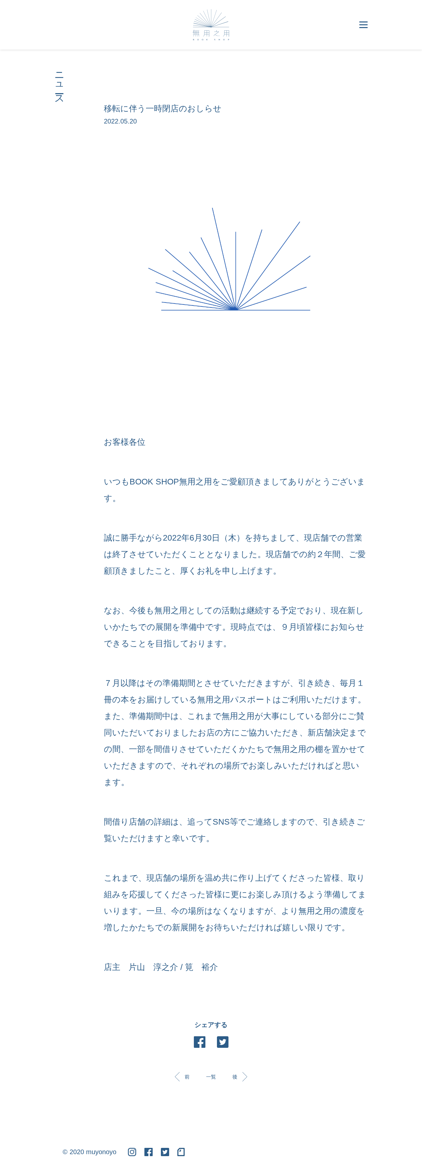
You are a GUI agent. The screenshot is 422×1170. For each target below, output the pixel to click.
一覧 (211, 1077)
